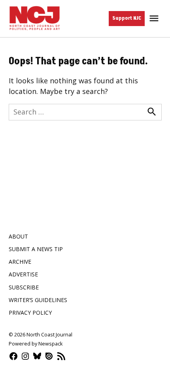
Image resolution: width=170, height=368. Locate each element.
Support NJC (126, 18)
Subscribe (24, 287)
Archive (20, 261)
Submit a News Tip (36, 249)
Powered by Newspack (35, 343)
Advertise (23, 274)
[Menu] (155, 18)
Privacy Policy (30, 312)
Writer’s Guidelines (38, 300)
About (18, 236)
